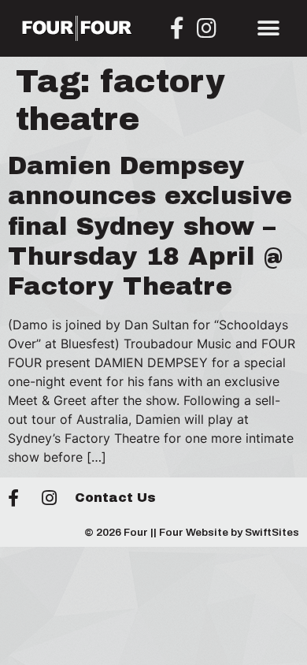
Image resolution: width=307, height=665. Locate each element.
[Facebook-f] (177, 28)
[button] (269, 28)
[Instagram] (207, 28)
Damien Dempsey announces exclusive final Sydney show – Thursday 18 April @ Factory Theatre (150, 226)
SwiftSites (272, 532)
